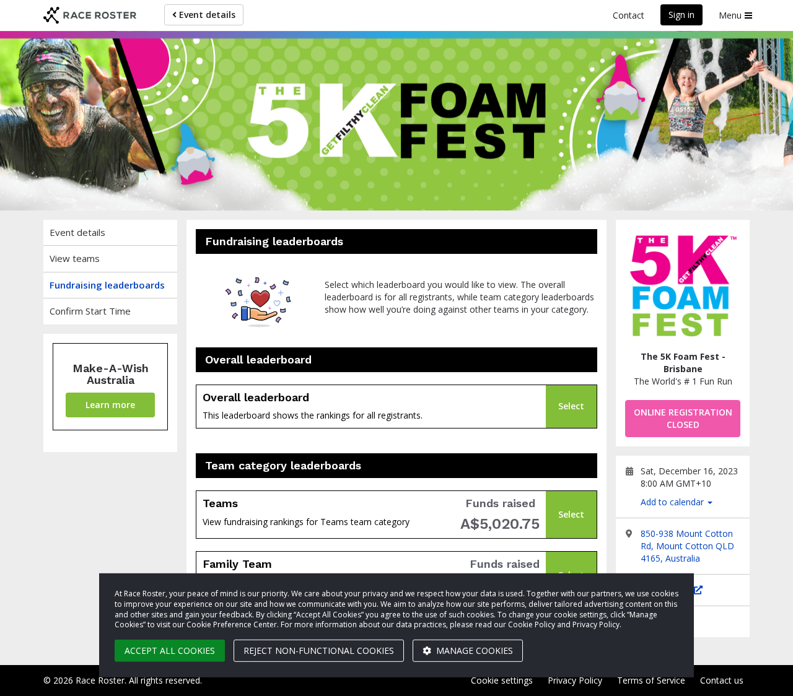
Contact (628, 15)
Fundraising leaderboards (107, 285)
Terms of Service (651, 680)
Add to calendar (673, 502)
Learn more (110, 405)
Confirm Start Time (90, 311)
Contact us (721, 680)
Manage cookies (473, 650)
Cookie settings (502, 680)
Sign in (681, 14)
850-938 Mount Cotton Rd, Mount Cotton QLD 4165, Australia (687, 546)
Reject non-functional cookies (318, 650)
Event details (206, 14)
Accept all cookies (170, 650)
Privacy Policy (575, 680)
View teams (75, 258)
